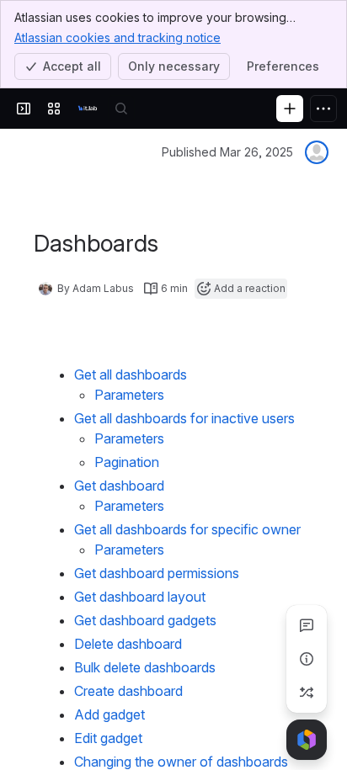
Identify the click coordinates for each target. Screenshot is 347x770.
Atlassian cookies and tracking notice (117, 37)
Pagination (126, 462)
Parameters (129, 394)
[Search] (121, 108)
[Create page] (306, 692)
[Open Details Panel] (306, 658)
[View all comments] (306, 625)
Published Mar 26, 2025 (227, 152)
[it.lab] (87, 108)
